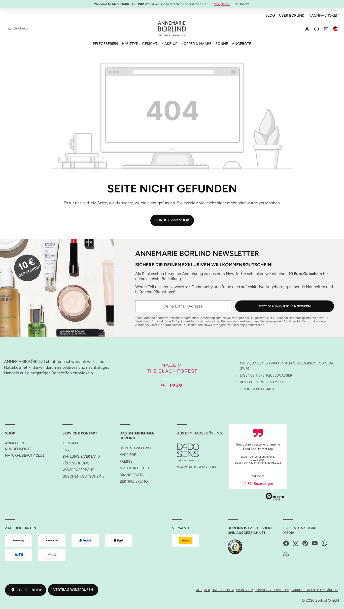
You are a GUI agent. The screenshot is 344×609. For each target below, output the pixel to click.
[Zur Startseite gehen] (172, 28)
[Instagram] (295, 543)
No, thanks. (242, 4)
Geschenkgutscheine (83, 476)
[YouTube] (315, 543)
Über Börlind (291, 15)
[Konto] (307, 28)
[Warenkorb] (326, 28)
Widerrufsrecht (78, 470)
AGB (199, 590)
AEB (207, 590)
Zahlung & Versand (81, 456)
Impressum (244, 590)
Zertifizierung (134, 481)
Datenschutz (223, 590)
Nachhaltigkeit (323, 15)
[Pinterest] (305, 543)
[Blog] (286, 554)
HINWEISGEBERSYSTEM (272, 590)
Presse (126, 461)
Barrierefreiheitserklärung (314, 590)
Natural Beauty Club (25, 455)
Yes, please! (222, 4)
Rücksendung (76, 463)
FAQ (66, 450)
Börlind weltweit (136, 448)
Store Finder (28, 590)
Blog (270, 15)
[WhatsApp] (324, 543)
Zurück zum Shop (172, 220)
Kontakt (70, 443)
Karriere (128, 455)
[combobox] (59, 28)
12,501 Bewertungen (258, 484)
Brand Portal (132, 475)
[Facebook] (286, 543)
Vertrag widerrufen (73, 590)
